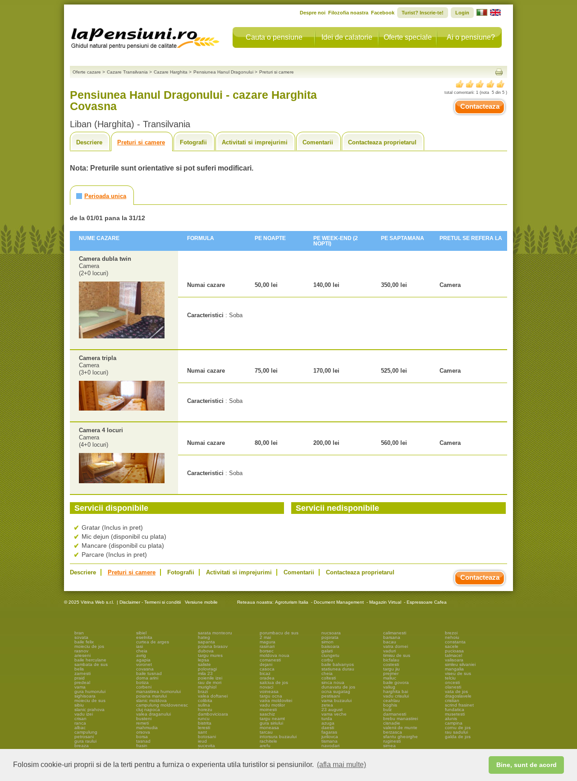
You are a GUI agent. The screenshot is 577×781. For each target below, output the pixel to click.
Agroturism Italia (291, 602)
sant (202, 732)
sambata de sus (91, 664)
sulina (204, 704)
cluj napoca (148, 709)
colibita (205, 700)
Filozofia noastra (348, 12)
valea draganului (153, 714)
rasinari (267, 646)
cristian (452, 700)
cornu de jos (458, 727)
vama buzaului (336, 700)
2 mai (265, 637)
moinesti (268, 709)
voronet (144, 664)
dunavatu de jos (338, 686)
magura (267, 641)
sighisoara (85, 695)
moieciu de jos (89, 646)
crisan (80, 718)
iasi (139, 646)
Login (462, 12)
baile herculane (90, 659)
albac (80, 727)
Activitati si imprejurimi (255, 142)
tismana (329, 741)
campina (454, 723)
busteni (143, 718)
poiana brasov (213, 646)
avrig (141, 655)
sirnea (389, 745)
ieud (202, 741)
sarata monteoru (215, 632)
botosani (207, 736)
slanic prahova (89, 709)
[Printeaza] (499, 72)
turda (326, 718)
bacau (389, 641)
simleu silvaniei (460, 664)
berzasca (392, 732)
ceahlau (391, 700)
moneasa (269, 727)
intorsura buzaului (278, 736)
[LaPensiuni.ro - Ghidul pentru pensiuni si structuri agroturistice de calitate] (145, 36)
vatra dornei (395, 646)
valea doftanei (213, 695)
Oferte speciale (408, 37)
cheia (141, 650)
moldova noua (274, 655)
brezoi (451, 632)
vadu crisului (396, 695)
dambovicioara (213, 714)
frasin (141, 745)
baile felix (84, 641)
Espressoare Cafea (427, 602)
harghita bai (395, 691)
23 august (332, 709)
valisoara (454, 659)
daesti (327, 727)
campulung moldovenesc (162, 704)
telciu (450, 677)
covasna (145, 668)
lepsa (203, 659)
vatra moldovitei (276, 700)
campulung (85, 732)
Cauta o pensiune (274, 37)
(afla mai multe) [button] (341, 764)
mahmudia (147, 727)
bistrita (204, 723)
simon (327, 641)
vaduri (389, 650)
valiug (389, 686)
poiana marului (151, 695)
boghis (390, 704)
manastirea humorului (158, 691)
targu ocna (271, 695)
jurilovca (329, 736)
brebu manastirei (400, 718)
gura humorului (89, 691)
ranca (80, 723)
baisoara (330, 646)
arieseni (82, 655)
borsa (142, 736)
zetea (327, 704)
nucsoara (331, 632)
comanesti (270, 659)
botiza (142, 682)
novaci (266, 686)
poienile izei (210, 677)
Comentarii (317, 142)
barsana (391, 637)
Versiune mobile (200, 602)
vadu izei (83, 714)
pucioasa (454, 650)
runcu (204, 718)
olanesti (453, 686)
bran (79, 632)
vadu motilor (272, 704)
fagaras (329, 732)
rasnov (81, 650)
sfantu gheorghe (400, 736)
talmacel (453, 655)
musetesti (455, 714)
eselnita (144, 637)
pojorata (330, 637)
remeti (142, 723)
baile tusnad (149, 673)
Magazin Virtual (385, 602)
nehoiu (452, 637)
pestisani (330, 695)
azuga (327, 723)
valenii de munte (400, 727)
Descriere (89, 142)
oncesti (452, 682)
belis (79, 668)
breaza (81, 745)
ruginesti (392, 741)
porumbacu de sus (279, 632)
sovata (81, 637)
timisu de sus (396, 655)
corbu (327, 659)
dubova (206, 650)
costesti (391, 664)
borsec (267, 650)
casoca (267, 668)
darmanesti (394, 714)
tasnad (143, 741)
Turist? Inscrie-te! (423, 12)
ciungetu (330, 655)
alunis (451, 718)
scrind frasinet (459, 704)
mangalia (454, 668)
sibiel (141, 632)
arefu (265, 745)
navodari (330, 745)
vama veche (334, 714)
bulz (387, 709)
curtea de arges (152, 641)
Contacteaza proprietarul (382, 142)
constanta (455, 641)
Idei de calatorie (346, 37)
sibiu (79, 704)
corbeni (143, 686)
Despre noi (312, 12)
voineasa (269, 691)
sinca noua (332, 682)
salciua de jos (274, 682)
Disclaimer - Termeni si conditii (150, 602)
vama (80, 686)
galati (327, 650)
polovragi (207, 668)
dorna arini (147, 677)
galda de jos (458, 736)
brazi (203, 691)
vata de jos (456, 691)
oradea (267, 677)
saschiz (267, 714)
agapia (143, 659)
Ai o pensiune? (471, 37)
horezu (205, 709)
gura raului (85, 741)
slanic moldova (151, 700)
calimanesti (394, 632)
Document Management (339, 602)
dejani (266, 664)
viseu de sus (458, 673)
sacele (451, 646)
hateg (204, 637)
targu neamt (272, 718)
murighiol (207, 686)
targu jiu (391, 668)
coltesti (328, 677)
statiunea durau (337, 668)
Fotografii (193, 142)
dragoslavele (458, 695)
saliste (204, 664)
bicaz (265, 673)
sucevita (206, 745)
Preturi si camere (141, 142)
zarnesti (82, 673)
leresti (204, 727)
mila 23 (205, 673)
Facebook (382, 12)
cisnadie (391, 723)
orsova (143, 732)
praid (79, 677)
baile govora (396, 682)
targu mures (210, 655)
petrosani (84, 736)
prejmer (390, 673)
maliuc (389, 677)
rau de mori (209, 682)
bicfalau (391, 659)
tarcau (266, 732)
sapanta (206, 641)
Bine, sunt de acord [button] (526, 764)
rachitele (268, 741)
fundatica (454, 709)
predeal (82, 682)
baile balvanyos (337, 664)
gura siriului (271, 723)
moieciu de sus (89, 700)
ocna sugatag (335, 691)
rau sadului (456, 732)
